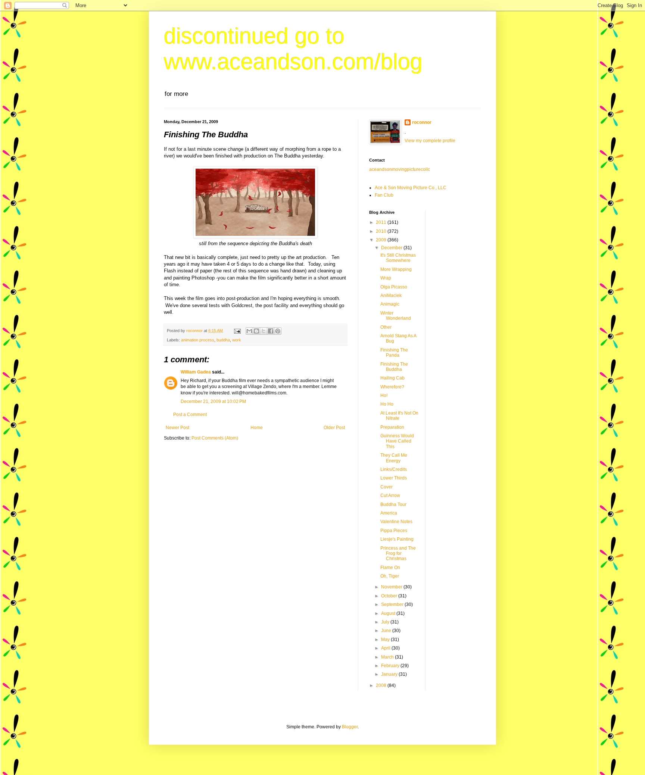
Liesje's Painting (397, 539)
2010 (381, 231)
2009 (381, 240)
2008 (381, 685)
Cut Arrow (390, 495)
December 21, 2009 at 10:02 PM (213, 401)
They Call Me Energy (393, 458)
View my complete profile (430, 140)
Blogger (350, 726)
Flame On (390, 567)
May (386, 639)
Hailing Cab (392, 378)
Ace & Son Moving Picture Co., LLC (410, 187)
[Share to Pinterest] (277, 331)
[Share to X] (263, 331)
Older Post (334, 427)
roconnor (421, 122)
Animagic (389, 304)
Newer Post (177, 427)
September (393, 604)
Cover (386, 487)
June (386, 630)
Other (386, 327)
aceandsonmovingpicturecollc (399, 169)
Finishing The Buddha (394, 367)
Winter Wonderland (395, 315)
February (391, 665)
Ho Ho (386, 404)
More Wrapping (396, 269)
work (236, 340)
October (389, 596)
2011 (381, 222)
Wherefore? (392, 387)
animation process (197, 340)
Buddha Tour (393, 504)
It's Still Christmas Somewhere (398, 258)
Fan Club (384, 195)
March (388, 657)
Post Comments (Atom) (214, 438)
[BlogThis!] (256, 331)
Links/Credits (393, 469)
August (388, 613)
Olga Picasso (393, 287)
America (388, 513)
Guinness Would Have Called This (397, 441)
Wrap (385, 278)
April (386, 648)
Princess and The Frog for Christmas (398, 554)
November (392, 587)
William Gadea (196, 372)
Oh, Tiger (389, 576)
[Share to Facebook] (270, 331)
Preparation (392, 427)
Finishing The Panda (394, 352)
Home (256, 427)
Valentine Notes (396, 521)
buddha (223, 340)
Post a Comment (190, 414)
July (385, 622)
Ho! (383, 395)
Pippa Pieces (393, 530)
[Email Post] (237, 330)
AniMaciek (391, 295)
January (390, 674)
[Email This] (249, 331)
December (392, 247)
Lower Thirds (393, 478)
